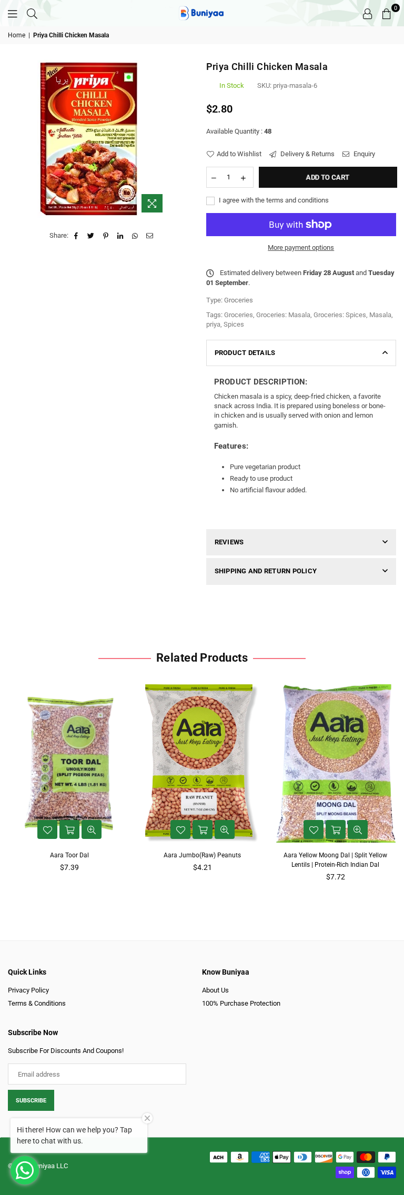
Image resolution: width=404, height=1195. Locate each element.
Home (16, 35)
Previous (12, 786)
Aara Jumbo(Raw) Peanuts (202, 855)
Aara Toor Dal (69, 855)
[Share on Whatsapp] (135, 235)
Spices (234, 324)
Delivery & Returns (307, 154)
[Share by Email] (150, 235)
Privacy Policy (28, 990)
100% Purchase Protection (241, 1003)
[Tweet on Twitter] (91, 235)
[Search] (32, 13)
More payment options (301, 247)
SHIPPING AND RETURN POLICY (266, 571)
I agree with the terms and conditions (273, 200)
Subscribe (31, 1100)
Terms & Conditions (37, 1003)
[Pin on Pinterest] (106, 235)
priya (213, 324)
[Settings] (367, 13)
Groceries (238, 315)
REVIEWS (229, 542)
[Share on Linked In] (121, 235)
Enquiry (363, 154)
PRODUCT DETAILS (245, 353)
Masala (380, 315)
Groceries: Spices (340, 315)
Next (392, 786)
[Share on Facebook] (76, 235)
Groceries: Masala (283, 315)
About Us (215, 990)
